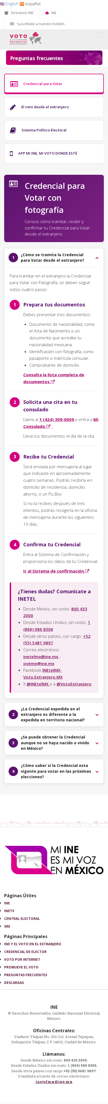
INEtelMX (51, 670)
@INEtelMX (38, 684)
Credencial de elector (25, 951)
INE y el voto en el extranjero (32, 944)
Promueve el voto (21, 967)
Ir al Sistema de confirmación (56, 571)
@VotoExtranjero (73, 684)
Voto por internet (22, 959)
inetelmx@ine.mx (41, 656)
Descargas (14, 982)
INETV (9, 911)
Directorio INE (22, 12)
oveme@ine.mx (38, 663)
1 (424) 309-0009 (57, 419)
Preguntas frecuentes (25, 975)
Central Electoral (22, 918)
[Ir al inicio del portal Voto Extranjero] (26, 37)
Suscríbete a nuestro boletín (41, 23)
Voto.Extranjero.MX (43, 677)
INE (53, 12)
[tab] (54, 84)
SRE (7, 926)
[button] (54, 257)
